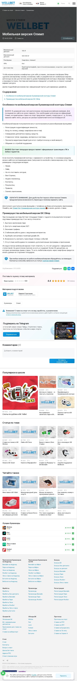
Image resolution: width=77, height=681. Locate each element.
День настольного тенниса (64, 514)
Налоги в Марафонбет (29, 463)
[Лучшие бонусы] (3, 673)
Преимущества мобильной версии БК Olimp (23, 99)
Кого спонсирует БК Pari (65, 443)
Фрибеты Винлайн (9, 597)
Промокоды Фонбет (35, 599)
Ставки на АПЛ (59, 625)
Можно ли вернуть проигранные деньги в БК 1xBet (47, 493)
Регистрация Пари (60, 594)
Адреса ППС (7, 653)
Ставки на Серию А (61, 633)
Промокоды (32, 591)
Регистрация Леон (60, 597)
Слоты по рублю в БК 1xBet (15, 414)
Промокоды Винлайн (35, 594)
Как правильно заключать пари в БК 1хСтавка (46, 413)
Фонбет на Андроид (9, 573)
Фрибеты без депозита (11, 594)
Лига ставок (32, 630)
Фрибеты (6, 591)
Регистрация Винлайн (61, 591)
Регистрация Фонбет (61, 599)
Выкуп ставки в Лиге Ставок (46, 443)
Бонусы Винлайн (59, 571)
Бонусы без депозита (61, 565)
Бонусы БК (58, 563)
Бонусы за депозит (60, 568)
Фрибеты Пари (8, 599)
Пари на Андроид (8, 567)
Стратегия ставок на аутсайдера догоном (10, 514)
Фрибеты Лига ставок (10, 608)
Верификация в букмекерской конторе (66, 393)
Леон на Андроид (9, 570)
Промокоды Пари (34, 597)
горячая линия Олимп (50, 261)
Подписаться (11, 334)
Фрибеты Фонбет (9, 605)
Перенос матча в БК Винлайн (65, 413)
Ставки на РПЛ (59, 622)
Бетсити (31, 633)
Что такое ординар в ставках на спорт (46, 514)
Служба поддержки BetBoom (65, 463)
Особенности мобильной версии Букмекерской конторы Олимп (31, 96)
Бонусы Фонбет (59, 580)
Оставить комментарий (62, 361)
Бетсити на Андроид (10, 578)
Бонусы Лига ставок (61, 582)
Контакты (6, 645)
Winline (30, 619)
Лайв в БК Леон (26, 442)
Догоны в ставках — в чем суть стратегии (47, 393)
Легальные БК (7, 619)
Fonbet (30, 628)
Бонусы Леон (58, 577)
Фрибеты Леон (8, 602)
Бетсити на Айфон (34, 578)
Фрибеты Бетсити (9, 611)
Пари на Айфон (33, 567)
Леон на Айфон (33, 570)
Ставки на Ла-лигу (60, 630)
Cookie (34, 675)
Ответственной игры (13, 315)
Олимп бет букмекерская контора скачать (29, 208)
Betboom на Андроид (10, 581)
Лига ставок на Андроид (11, 576)
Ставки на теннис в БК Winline (10, 443)
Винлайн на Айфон (34, 564)
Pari (29, 622)
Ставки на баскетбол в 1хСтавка (29, 514)
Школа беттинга (8, 650)
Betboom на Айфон (34, 581)
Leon (30, 625)
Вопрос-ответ (7, 647)
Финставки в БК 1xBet (10, 492)
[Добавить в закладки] (67, 38)
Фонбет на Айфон (34, 573)
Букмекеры (8, 303)
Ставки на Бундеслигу (62, 628)
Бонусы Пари (58, 574)
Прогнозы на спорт (60, 619)
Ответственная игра (10, 656)
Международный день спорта (29, 493)
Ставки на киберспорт (10, 632)
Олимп (18, 303)
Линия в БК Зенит (9, 463)
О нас (4, 642)
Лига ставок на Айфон (36, 576)
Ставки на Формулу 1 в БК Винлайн (47, 463)
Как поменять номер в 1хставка (65, 493)
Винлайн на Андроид (10, 564)
